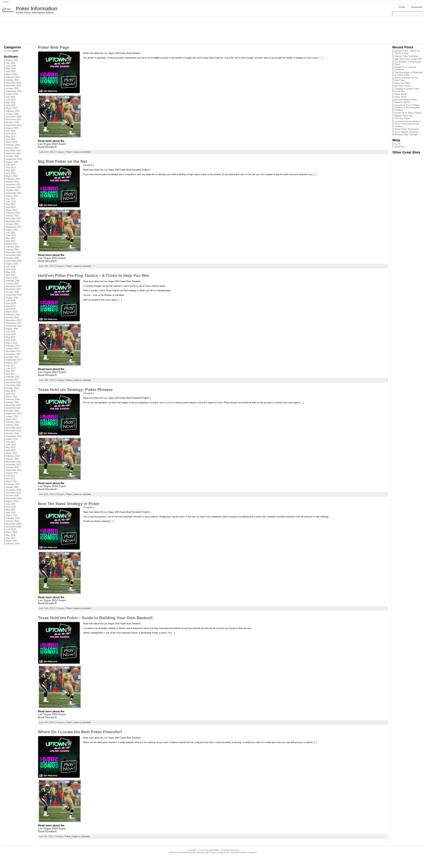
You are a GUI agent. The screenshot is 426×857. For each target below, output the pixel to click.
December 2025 (13, 82)
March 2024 (11, 142)
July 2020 (10, 266)
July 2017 (10, 365)
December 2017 (13, 351)
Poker (8, 51)
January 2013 (12, 459)
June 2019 (11, 303)
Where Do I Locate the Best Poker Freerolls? (80, 732)
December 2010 (13, 490)
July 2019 (10, 300)
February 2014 (13, 422)
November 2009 (13, 526)
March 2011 (11, 481)
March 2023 (11, 176)
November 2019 (13, 289)
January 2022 (12, 215)
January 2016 (12, 402)
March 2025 (11, 108)
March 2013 (11, 453)
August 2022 (12, 196)
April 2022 (10, 207)
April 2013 (10, 450)
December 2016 (13, 382)
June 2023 (11, 167)
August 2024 (12, 128)
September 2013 (14, 436)
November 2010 (13, 492)
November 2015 (13, 408)
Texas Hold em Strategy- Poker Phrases (75, 390)
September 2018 (14, 326)
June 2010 (11, 507)
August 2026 (12, 60)
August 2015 (12, 416)
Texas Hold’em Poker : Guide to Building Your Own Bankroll (95, 618)
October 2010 (12, 495)
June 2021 (11, 235)
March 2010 (11, 515)
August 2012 (12, 473)
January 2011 (12, 487)
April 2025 (10, 105)
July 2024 (10, 131)
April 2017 (10, 374)
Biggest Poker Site (403, 115)
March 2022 (11, 210)
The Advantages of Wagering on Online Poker (408, 73)
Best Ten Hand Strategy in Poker (69, 504)
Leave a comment (82, 152)
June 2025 (11, 99)
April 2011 (10, 478)
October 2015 (12, 410)
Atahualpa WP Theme (206, 852)
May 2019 (10, 306)
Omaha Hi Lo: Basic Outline (407, 113)
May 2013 (10, 447)
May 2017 (10, 371)
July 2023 (10, 164)
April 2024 (10, 139)
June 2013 (11, 444)
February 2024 (13, 145)
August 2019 (12, 297)
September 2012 (14, 470)
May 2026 (10, 68)
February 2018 (13, 345)
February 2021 (13, 246)
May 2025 (10, 102)
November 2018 (13, 323)
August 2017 (12, 362)
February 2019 (13, 314)
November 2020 (13, 255)
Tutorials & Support (248, 852)
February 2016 (13, 399)
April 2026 (10, 71)
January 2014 (12, 425)
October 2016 (12, 388)
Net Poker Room (402, 86)
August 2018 (12, 328)
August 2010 (12, 501)
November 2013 (13, 430)
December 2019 (13, 286)
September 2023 (14, 159)
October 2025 (12, 88)
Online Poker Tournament (406, 129)
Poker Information (36, 8)
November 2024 (13, 119)
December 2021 (13, 218)
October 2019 (12, 292)
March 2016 (11, 396)
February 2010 (13, 518)
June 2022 (11, 201)
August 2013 (12, 439)
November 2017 (13, 354)
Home (6, 2)
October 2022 (12, 190)
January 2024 (12, 148)
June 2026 (11, 66)
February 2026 (13, 77)
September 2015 (14, 413)
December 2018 (13, 320)
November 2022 (13, 187)
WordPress (399, 146)
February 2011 (12, 484)
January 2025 (12, 114)
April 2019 (10, 309)
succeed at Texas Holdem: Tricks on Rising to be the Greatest (407, 124)
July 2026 (10, 63)
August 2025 (12, 94)
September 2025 (14, 91)
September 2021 (14, 227)
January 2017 (12, 379)
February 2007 (13, 543)
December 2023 (13, 150)
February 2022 (13, 213)
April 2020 (10, 275)
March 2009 (11, 532)
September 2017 (14, 360)
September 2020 (14, 261)
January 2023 (12, 181)
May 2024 (10, 136)
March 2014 (11, 419)
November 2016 (13, 385)
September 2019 (14, 295)
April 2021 (10, 241)
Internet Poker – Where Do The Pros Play (407, 52)
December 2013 (13, 427)
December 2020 (13, 252)
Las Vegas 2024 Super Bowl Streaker (52, 145)
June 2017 (11, 368)
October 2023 (12, 156)
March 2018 (11, 343)
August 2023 (12, 162)
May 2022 (10, 204)
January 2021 (12, 249)
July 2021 (10, 232)
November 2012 (13, 464)
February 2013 (13, 456)
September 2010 (14, 498)
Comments (416, 7)
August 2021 (12, 230)
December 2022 (13, 184)
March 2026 (11, 74)
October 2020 (12, 258)
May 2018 (10, 337)
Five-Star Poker (402, 118)
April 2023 (10, 173)
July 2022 (10, 198)
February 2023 (13, 179)
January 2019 (12, 317)
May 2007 (10, 538)
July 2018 (10, 331)
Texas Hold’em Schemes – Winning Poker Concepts (407, 133)
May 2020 (10, 272)
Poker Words (400, 94)
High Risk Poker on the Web (408, 59)
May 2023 (10, 170)
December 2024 (13, 116)
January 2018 (12, 348)
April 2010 (10, 512)
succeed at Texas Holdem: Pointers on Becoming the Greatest (407, 107)
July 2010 (10, 504)
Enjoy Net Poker (402, 83)
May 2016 (10, 391)
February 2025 (13, 111)
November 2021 (13, 221)
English (89, 165)
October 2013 (12, 433)
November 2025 (13, 85)
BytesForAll (224, 852)
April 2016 (10, 393)
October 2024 (12, 122)
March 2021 (11, 244)
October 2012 (12, 467)
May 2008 (10, 535)
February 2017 (13, 377)
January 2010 (12, 521)
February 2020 (13, 280)
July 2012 (10, 475)
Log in (397, 144)
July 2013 (10, 442)
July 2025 (10, 97)
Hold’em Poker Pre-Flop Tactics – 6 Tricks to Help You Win (93, 275)
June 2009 (11, 529)
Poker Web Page (53, 47)
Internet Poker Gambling (406, 56)
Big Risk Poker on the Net (62, 161)
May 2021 (10, 238)
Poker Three (400, 97)
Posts (402, 7)
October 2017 (12, 357)
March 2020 (11, 278)
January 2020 (12, 283)
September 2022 (14, 193)
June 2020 (11, 269)
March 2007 (11, 541)
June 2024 (11, 133)
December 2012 (13, 461)
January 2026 (12, 80)
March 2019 (11, 312)
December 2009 (13, 524)
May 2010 (10, 509)
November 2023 (13, 153)
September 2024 (14, 125)
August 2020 (12, 263)
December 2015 (13, 405)
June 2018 (11, 334)
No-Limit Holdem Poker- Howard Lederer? (405, 100)
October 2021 (12, 224)
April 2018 (10, 340)
